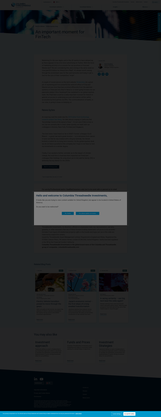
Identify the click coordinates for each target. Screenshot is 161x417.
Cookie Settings (117, 413)
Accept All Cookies (129, 413)
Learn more (78, 413)
